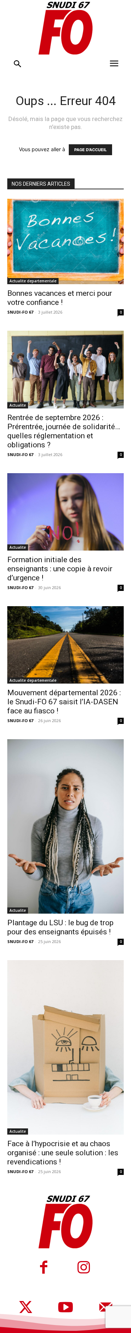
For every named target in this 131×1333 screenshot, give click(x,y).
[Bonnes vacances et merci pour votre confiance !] (65, 241)
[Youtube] (65, 1308)
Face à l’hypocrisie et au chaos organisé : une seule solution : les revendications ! (62, 1152)
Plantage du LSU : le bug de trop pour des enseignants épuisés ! (60, 927)
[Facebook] (43, 1268)
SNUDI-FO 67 (20, 312)
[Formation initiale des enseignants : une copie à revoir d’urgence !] (65, 512)
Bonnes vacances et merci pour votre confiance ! (59, 298)
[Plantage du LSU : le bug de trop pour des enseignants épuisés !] (65, 826)
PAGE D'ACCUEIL (90, 149)
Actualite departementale (32, 280)
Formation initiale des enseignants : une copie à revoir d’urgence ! (59, 568)
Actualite (17, 405)
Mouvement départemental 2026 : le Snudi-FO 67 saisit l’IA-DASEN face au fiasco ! (64, 701)
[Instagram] (84, 1268)
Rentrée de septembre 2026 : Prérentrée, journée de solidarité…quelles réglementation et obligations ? (63, 431)
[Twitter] (25, 1308)
